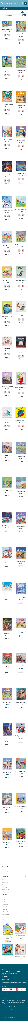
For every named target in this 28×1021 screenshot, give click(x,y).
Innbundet (5, 902)
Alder (3, 879)
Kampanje (4, 887)
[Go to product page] (7, 96)
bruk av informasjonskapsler (13, 1010)
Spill (4, 909)
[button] (25, 3)
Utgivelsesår (4, 914)
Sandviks (4, 1000)
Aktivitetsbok (6, 897)
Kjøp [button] (8, 38)
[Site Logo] (8, 3)
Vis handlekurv (22, 869)
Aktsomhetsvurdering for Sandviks (9, 981)
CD (3, 899)
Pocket (4, 906)
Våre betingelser (5, 979)
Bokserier (4, 882)
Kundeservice (6, 993)
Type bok (4, 894)
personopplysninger (21, 982)
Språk (3, 892)
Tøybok (5, 911)
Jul (2, 884)
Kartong (5, 904)
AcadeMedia (14, 1006)
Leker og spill (4, 889)
